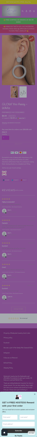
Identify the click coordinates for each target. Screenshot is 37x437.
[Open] (4, 432)
